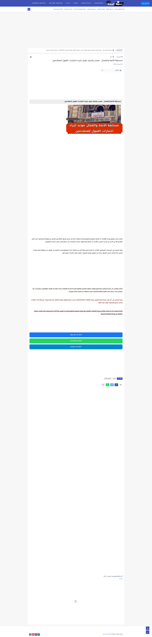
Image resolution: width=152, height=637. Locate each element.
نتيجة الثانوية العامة (119, 9)
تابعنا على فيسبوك (76, 335)
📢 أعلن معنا (145, 3)
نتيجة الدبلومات (101, 9)
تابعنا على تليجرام (76, 347)
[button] (116, 384)
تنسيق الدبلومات (91, 9)
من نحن (68, 3)
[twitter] (31, 9)
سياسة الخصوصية (86, 3)
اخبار (111, 57)
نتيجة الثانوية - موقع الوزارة (39, 3)
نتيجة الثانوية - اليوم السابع (56, 3)
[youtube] (33, 634)
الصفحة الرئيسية (98, 3)
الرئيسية (119, 57)
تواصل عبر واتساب (76, 341)
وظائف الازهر (108, 378)
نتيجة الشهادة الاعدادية (80, 9)
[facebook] (38, 634)
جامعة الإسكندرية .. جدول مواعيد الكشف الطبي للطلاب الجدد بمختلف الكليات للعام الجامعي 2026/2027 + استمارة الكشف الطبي (79, 50)
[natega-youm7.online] (30, 634)
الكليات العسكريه (58, 9)
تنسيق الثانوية (109, 9)
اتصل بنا (75, 3)
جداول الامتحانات (68, 9)
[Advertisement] (76, 34)
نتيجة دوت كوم (106, 634)
